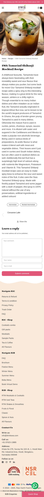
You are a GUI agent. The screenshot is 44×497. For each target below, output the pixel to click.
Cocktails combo (8, 325)
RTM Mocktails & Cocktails (13, 395)
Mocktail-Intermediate (28, 204)
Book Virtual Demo (9, 384)
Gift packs (6, 329)
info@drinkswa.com (10, 436)
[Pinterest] (10, 462)
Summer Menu (8, 375)
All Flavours (7, 347)
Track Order (7, 310)
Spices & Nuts (8, 417)
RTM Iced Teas (8, 400)
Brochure (5, 363)
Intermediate (13, 204)
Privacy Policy (7, 305)
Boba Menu (6, 380)
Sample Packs (8, 338)
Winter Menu (7, 371)
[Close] (42, 2)
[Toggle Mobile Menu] (4, 7)
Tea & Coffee (7, 343)
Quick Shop (33, 494)
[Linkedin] (14, 462)
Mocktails (6, 334)
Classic (5, 413)
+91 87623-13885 (9, 442)
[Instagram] (7, 462)
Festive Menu (7, 367)
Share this (23, 221)
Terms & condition (9, 301)
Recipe (10, 58)
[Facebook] (3, 462)
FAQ (4, 314)
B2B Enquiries (11, 494)
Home (4, 58)
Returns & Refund (9, 297)
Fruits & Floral (8, 409)
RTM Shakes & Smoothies (13, 404)
